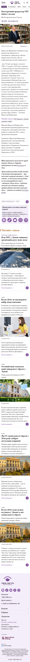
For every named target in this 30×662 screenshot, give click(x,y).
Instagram (20, 165)
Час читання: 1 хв (13, 21)
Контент (4, 608)
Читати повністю (6, 288)
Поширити (23, 46)
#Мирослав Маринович (8, 201)
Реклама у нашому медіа (8, 622)
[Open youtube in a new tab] (15, 220)
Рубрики (4, 612)
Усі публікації (12, 6)
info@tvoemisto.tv (6, 600)
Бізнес (24, 6)
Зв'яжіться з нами (7, 629)
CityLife (4, 6)
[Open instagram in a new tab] (20, 220)
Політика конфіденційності (10, 627)
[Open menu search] (24, 2)
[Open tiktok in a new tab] (9, 220)
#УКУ (17, 201)
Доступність (5, 624)
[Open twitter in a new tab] (26, 220)
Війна (19, 6)
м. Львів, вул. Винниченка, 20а (10, 603)
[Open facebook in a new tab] (4, 220)
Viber (3, 168)
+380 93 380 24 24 (6, 597)
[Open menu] (27, 2)
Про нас (3, 620)
